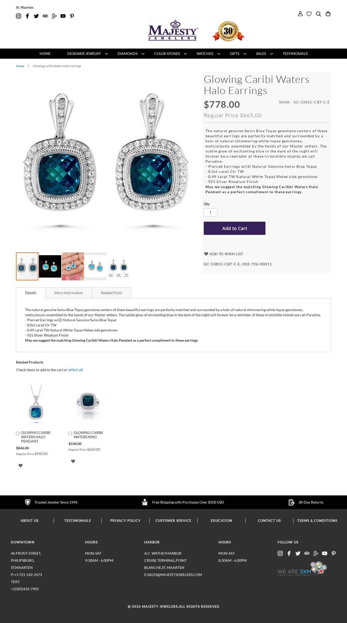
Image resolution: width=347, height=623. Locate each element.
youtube (63, 16)
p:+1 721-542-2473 (26, 581)
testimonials (77, 521)
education (221, 521)
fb (27, 16)
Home (20, 66)
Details (30, 293)
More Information (68, 293)
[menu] (173, 54)
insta (18, 16)
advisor (45, 16)
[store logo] (173, 30)
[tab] (30, 292)
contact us (269, 521)
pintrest (71, 16)
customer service (173, 521)
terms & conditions (317, 521)
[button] (26, 162)
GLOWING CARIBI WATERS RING (88, 434)
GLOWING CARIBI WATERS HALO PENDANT (35, 436)
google (54, 16)
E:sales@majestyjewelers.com (165, 574)
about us (30, 521)
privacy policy (125, 521)
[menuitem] (45, 54)
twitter (36, 16)
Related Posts (111, 293)
